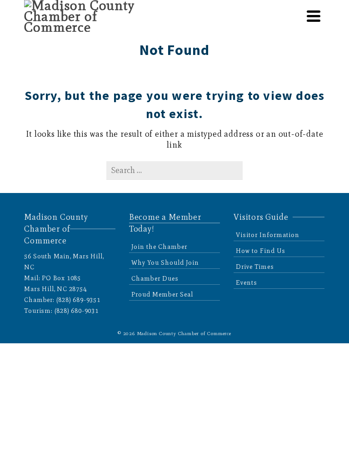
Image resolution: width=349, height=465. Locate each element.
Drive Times (255, 267)
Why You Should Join (165, 263)
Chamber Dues (155, 278)
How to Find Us (260, 251)
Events (246, 283)
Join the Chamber (159, 247)
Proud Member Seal (162, 294)
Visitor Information (267, 235)
